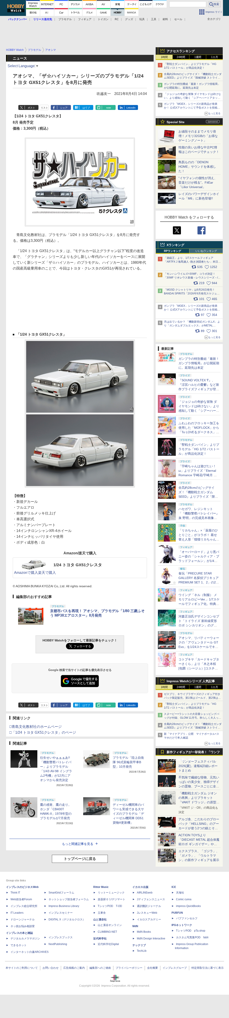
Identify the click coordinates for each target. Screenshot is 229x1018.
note (108, 107)
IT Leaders (17, 912)
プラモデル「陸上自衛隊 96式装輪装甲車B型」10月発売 (128, 762)
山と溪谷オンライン (110, 925)
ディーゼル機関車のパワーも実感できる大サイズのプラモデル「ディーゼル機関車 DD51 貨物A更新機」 (128, 813)
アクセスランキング (181, 51)
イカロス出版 (140, 887)
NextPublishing (58, 944)
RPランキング (172, 251)
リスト (44, 107)
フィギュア (84, 19)
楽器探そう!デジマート (111, 899)
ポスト (31, 107)
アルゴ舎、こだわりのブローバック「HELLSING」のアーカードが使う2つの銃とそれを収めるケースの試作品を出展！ (198, 828)
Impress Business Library (64, 906)
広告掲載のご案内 (74, 967)
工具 (153, 19)
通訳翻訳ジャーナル (149, 906)
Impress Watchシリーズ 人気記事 (191, 681)
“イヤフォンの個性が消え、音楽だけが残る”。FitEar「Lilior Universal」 (197, 182)
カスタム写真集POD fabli (192, 937)
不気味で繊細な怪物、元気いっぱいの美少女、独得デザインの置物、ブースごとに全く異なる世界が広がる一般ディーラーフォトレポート (198, 786)
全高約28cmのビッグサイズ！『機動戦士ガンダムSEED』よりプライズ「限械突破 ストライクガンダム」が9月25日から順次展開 (193, 78)
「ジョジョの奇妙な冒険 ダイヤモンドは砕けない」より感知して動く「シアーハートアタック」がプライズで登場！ (198, 410)
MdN (135, 926)
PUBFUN (177, 912)
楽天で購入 (47, 572)
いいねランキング (206, 251)
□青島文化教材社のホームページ (35, 727)
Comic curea (183, 899)
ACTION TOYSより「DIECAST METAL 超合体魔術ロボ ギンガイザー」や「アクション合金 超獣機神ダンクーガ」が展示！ (198, 844)
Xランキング (175, 245)
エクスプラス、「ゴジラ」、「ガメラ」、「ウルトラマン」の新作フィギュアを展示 (198, 855)
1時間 (164, 57)
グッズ (129, 19)
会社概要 (152, 967)
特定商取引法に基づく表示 (207, 967)
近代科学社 (100, 938)
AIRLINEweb (145, 892)
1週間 (197, 57)
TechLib (141, 950)
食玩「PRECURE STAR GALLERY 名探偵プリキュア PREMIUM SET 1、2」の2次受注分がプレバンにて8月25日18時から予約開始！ (198, 582)
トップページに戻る (80, 859)
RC (117, 19)
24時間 (181, 57)
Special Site (175, 122)
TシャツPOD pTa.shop (190, 930)
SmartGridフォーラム (61, 892)
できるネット (19, 945)
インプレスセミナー (61, 912)
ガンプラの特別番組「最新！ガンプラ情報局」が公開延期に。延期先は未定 (198, 363)
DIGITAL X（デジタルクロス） (67, 919)
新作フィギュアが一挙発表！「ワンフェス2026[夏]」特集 (193, 753)
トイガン (103, 19)
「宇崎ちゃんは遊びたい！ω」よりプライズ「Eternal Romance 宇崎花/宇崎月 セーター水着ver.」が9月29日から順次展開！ (197, 475)
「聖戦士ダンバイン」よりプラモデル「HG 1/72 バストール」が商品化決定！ (198, 449)
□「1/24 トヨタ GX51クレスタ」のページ (42, 732)
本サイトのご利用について (22, 967)
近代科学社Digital (108, 944)
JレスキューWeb (147, 912)
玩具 (142, 19)
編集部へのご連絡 (100, 967)
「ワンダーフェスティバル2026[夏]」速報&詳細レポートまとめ (198, 766)
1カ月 (214, 57)
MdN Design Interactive (151, 938)
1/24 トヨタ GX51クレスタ (77, 565)
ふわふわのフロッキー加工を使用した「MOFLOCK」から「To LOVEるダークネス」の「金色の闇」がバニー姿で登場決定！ (198, 432)
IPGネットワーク (182, 925)
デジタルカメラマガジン (25, 938)
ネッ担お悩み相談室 (23, 926)
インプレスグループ (175, 967)
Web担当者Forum (21, 899)
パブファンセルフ (186, 918)
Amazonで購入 (26, 572)
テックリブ (139, 945)
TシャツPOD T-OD (110, 906)
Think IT (15, 892)
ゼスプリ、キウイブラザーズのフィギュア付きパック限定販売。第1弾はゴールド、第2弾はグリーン (192, 697)
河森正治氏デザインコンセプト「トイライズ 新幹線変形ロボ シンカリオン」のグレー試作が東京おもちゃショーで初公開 (198, 625)
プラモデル (65, 19)
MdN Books (144, 931)
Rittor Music (101, 887)
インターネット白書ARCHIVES (30, 952)
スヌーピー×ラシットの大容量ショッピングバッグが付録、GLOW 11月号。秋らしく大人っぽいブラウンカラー (192, 717)
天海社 (180, 892)
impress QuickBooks (188, 906)
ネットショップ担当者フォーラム (69, 899)
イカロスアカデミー (149, 919)
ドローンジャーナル (23, 919)
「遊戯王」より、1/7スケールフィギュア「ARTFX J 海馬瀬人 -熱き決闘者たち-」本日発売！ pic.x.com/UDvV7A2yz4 (192, 261)
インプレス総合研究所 (24, 906)
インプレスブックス (61, 937)
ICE (174, 887)
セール (178, 19)
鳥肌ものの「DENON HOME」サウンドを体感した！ (197, 166)
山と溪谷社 (100, 919)
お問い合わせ (50, 967)
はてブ (86, 107)
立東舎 (102, 912)
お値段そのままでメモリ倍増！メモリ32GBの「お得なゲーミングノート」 (198, 136)
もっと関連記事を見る (77, 844)
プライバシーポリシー (129, 967)
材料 (165, 19)
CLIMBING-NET (107, 931)
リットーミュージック (111, 892)
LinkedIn (131, 107)
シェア (64, 107)
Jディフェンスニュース (151, 899)
